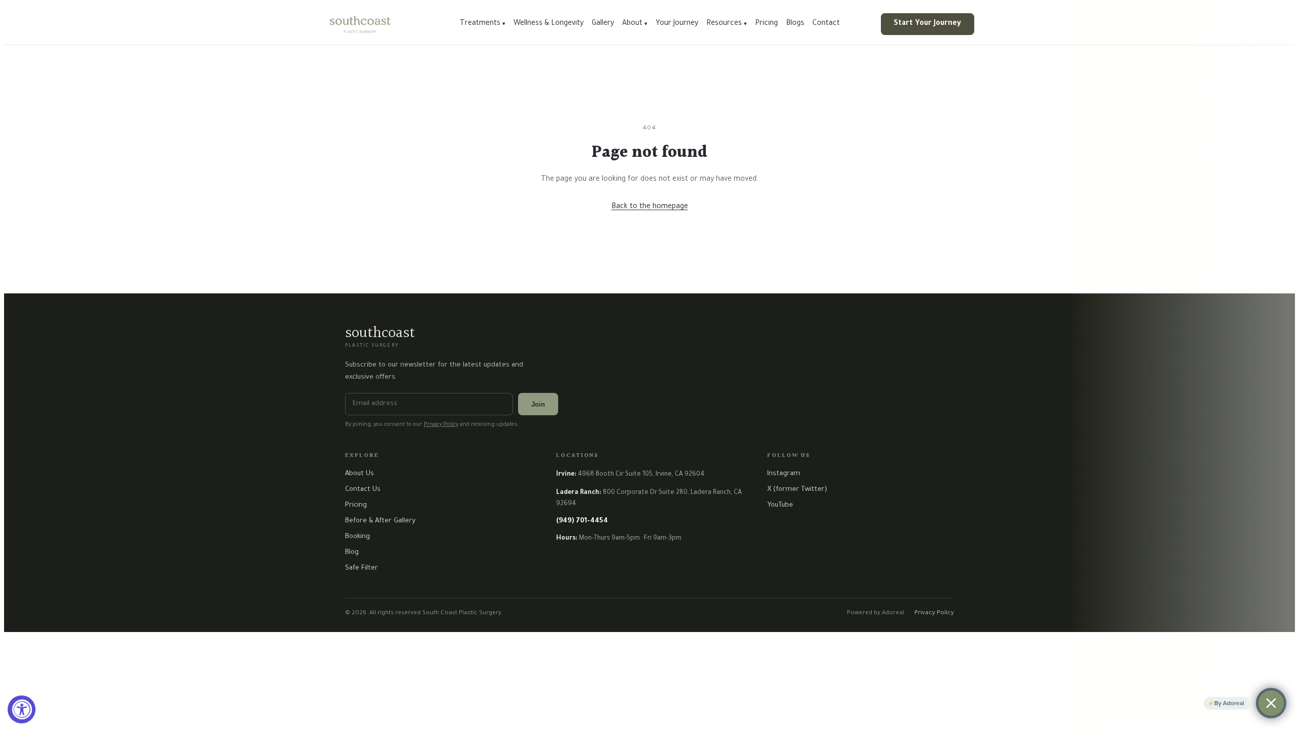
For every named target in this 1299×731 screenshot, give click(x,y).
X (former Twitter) (797, 489)
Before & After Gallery (380, 521)
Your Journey (677, 24)
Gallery (603, 24)
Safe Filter (361, 568)
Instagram (783, 474)
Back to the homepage (649, 207)
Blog (352, 552)
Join (538, 404)
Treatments (482, 24)
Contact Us (363, 489)
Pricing (766, 24)
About (634, 24)
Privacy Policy (441, 425)
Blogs (795, 24)
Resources (726, 24)
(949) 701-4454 (582, 521)
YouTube (780, 505)
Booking (357, 537)
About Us (359, 474)
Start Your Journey (927, 24)
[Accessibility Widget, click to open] (22, 709)
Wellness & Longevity (549, 24)
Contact (826, 24)
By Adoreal (1229, 703)
